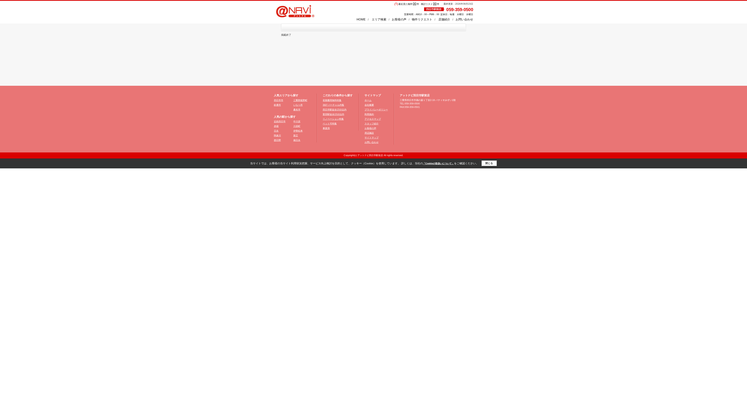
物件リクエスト (422, 19)
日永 (276, 131)
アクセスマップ (373, 119)
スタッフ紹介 (372, 123)
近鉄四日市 (280, 121)
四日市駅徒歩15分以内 (334, 109)
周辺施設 (369, 133)
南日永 (296, 140)
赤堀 (276, 126)
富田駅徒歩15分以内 (333, 114)
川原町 (296, 126)
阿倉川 (277, 135)
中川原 (296, 121)
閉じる (489, 163)
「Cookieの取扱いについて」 (438, 163)
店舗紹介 (444, 19)
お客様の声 (399, 19)
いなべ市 (298, 105)
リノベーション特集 (333, 119)
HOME (361, 19)
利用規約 (369, 114)
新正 (295, 135)
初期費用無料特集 (332, 100)
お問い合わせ (464, 19)
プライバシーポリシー (376, 109)
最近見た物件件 (408, 4)
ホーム (368, 100)
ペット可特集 (330, 123)
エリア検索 (379, 19)
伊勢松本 (298, 131)
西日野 (277, 140)
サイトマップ (372, 137)
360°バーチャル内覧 (333, 105)
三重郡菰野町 (300, 100)
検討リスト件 (430, 4)
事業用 (326, 128)
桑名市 (296, 109)
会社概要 (369, 105)
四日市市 (278, 100)
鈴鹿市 (277, 105)
